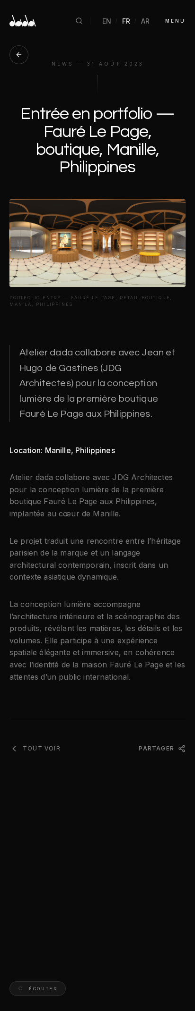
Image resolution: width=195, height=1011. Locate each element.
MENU (175, 21)
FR (126, 21)
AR (145, 21)
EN (107, 21)
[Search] (79, 21)
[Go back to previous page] (18, 54)
